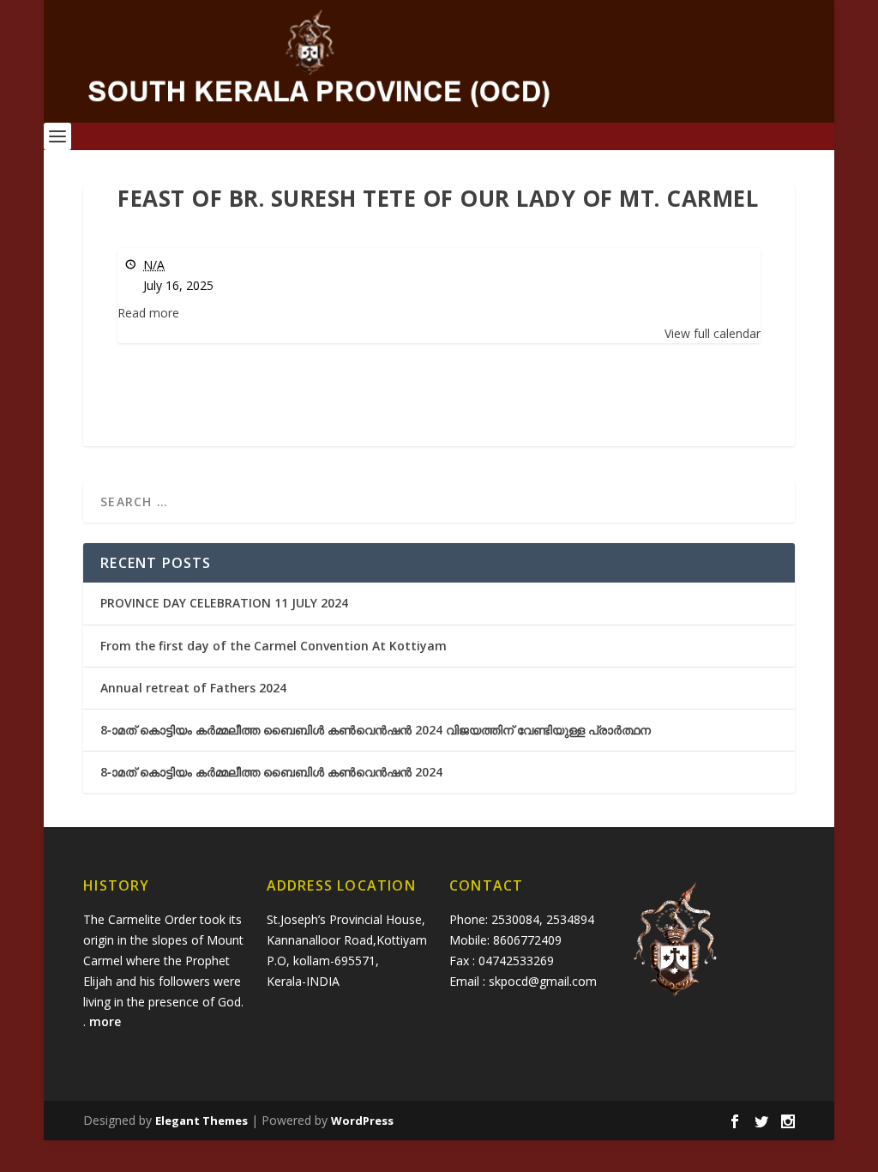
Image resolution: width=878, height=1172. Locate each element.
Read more (148, 313)
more (106, 1021)
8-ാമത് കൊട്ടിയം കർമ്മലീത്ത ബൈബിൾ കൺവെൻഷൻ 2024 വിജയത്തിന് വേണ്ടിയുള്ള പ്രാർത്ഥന (375, 730)
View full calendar (713, 333)
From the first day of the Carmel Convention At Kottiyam (273, 645)
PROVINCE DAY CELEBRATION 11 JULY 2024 (224, 603)
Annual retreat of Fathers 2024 (193, 688)
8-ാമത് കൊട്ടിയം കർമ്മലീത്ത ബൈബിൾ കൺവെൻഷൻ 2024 (271, 772)
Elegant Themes (201, 1120)
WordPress (362, 1120)
